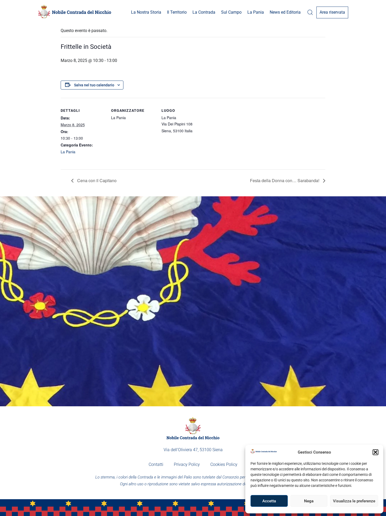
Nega (309, 501)
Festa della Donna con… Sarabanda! (285, 180)
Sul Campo (231, 12)
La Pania (255, 12)
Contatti (156, 464)
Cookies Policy (223, 464)
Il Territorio (177, 12)
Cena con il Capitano (96, 180)
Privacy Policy (187, 464)
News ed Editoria (285, 12)
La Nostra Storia (146, 12)
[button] (375, 452)
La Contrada (203, 12)
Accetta (269, 501)
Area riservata (332, 12)
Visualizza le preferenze (354, 501)
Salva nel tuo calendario (94, 85)
